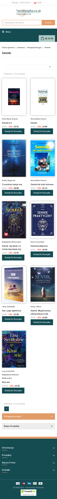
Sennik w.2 (7, 123)
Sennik (34, 123)
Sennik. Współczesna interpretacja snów (41, 312)
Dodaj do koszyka (13, 131)
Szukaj (48, 23)
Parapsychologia (12, 416)
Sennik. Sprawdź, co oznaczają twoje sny (11, 247)
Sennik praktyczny (39, 246)
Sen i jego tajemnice (11, 311)
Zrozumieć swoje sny (12, 184)
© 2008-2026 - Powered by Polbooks (28, 488)
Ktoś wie (6, 382)
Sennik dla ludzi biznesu (42, 184)
